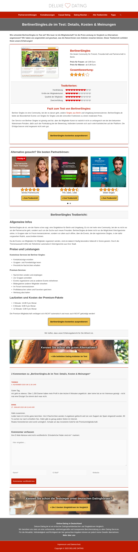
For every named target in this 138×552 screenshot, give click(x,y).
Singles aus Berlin (73, 113)
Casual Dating (64, 15)
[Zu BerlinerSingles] (40, 62)
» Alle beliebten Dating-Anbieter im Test (69, 356)
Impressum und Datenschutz (69, 544)
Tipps (113, 15)
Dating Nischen (80, 15)
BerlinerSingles (80, 50)
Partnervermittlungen (27, 15)
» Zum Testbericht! (30, 198)
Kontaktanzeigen (47, 15)
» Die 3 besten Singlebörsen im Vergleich (69, 507)
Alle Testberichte (100, 15)
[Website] (109, 473)
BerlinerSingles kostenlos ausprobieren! (69, 136)
